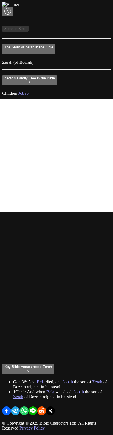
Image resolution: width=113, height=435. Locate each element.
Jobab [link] (23, 93)
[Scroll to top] (7, 11)
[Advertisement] (56, 155)
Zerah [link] (97, 382)
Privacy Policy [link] (32, 428)
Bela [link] (41, 382)
